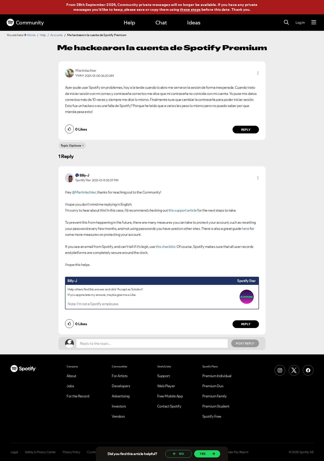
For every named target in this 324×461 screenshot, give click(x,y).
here (245, 228)
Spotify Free (211, 416)
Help (129, 22)
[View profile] (69, 72)
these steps (190, 9)
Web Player (166, 386)
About (71, 375)
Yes (203, 454)
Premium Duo (212, 386)
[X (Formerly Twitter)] (294, 370)
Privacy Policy (71, 452)
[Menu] (313, 22)
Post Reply (245, 343)
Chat (161, 22)
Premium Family (214, 396)
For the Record (78, 396)
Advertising (121, 396)
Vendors (118, 416)
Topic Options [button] (71, 145)
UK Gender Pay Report (233, 452)
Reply (246, 129)
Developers (121, 386)
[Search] (286, 22)
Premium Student (215, 406)
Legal (14, 452)
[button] (258, 73)
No (181, 454)
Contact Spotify (169, 406)
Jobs (70, 386)
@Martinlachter (84, 192)
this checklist (165, 246)
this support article (182, 210)
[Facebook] (308, 370)
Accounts (56, 35)
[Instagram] (280, 370)
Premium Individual (216, 375)
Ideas (193, 22)
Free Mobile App (170, 396)
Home (31, 35)
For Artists (120, 375)
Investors (119, 406)
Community (30, 22)
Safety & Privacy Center (40, 452)
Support (163, 375)
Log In (300, 22)
